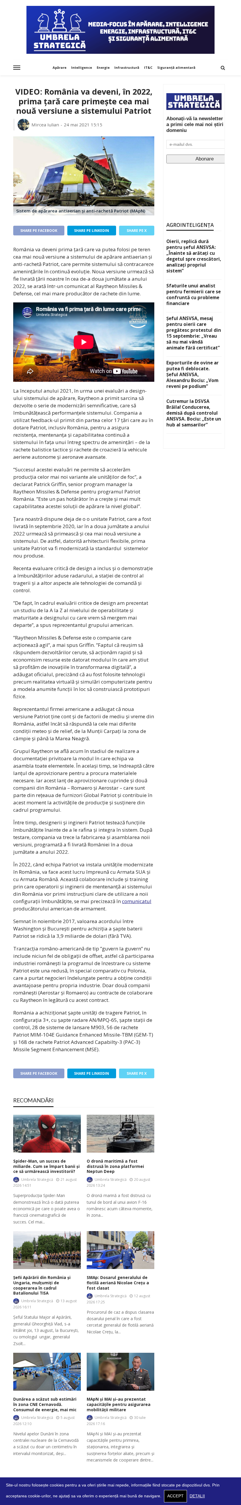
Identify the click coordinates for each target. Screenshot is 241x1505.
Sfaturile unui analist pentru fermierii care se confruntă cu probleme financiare (193, 294)
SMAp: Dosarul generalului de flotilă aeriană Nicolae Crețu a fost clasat (118, 1282)
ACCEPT (175, 1496)
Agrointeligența (190, 225)
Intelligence (81, 67)
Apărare (59, 67)
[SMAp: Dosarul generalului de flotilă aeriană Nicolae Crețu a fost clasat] (120, 1250)
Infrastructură (126, 67)
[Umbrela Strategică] (120, 30)
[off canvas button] (16, 67)
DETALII (197, 1496)
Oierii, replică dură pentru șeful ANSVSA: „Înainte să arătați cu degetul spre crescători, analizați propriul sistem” (193, 256)
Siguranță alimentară (176, 67)
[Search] (223, 67)
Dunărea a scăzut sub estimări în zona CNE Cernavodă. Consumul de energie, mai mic (44, 1404)
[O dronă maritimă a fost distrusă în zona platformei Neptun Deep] (120, 1134)
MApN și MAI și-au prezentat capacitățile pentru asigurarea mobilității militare (118, 1404)
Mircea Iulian (45, 125)
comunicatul (136, 901)
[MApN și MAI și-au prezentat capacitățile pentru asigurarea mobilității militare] (120, 1372)
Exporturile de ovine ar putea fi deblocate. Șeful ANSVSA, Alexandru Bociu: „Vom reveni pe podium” (192, 374)
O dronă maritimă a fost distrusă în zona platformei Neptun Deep (115, 1166)
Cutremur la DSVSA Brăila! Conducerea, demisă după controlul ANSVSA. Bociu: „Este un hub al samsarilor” (193, 413)
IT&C (148, 67)
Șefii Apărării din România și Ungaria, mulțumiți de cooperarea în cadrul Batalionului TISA (42, 1285)
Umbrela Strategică (37, 1179)
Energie (103, 67)
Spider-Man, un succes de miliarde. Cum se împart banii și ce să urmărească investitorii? (46, 1166)
